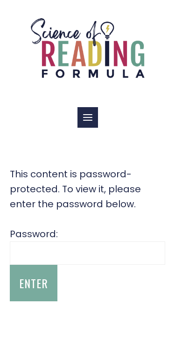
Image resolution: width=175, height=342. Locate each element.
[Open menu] (87, 117)
